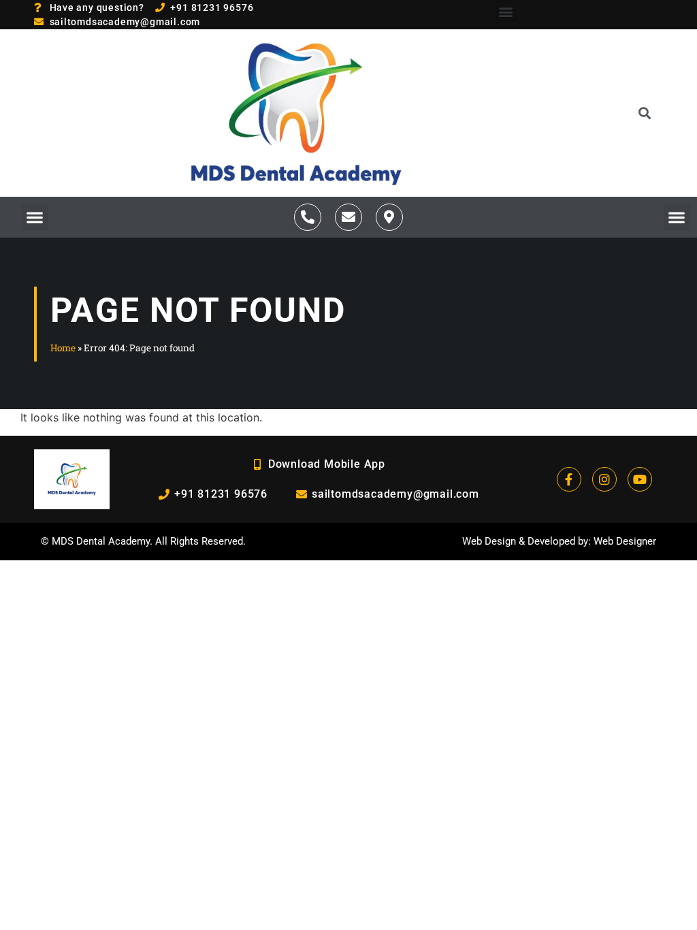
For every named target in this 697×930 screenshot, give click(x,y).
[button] (506, 11)
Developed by (558, 541)
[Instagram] (604, 479)
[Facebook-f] (569, 479)
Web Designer (625, 541)
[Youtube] (640, 479)
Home (63, 348)
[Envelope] (348, 217)
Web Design (489, 541)
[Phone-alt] (307, 217)
